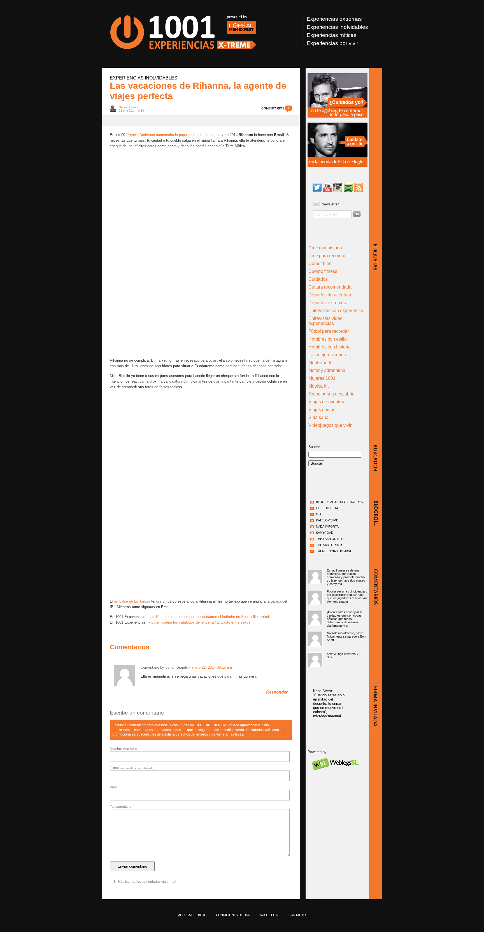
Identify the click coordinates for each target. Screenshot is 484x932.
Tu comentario (121, 807)
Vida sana (318, 417)
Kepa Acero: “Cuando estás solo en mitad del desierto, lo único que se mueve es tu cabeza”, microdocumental (329, 703)
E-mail (132, 768)
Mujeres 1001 (322, 378)
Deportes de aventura (329, 294)
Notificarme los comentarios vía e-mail (147, 882)
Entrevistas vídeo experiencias (325, 321)
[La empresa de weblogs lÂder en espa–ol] (335, 775)
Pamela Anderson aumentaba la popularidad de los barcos (173, 135)
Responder (277, 692)
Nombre (123, 749)
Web (113, 787)
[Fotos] (337, 188)
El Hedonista (327, 508)
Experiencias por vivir (332, 43)
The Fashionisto (330, 538)
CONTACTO (297, 915)
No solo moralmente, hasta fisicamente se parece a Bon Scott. (346, 636)
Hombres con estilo (327, 339)
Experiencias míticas (332, 35)
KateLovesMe (327, 520)
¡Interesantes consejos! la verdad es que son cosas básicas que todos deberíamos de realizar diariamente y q (344, 618)
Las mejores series (327, 354)
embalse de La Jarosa (132, 601)
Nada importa (327, 526)
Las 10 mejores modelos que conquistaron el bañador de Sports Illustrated (208, 617)
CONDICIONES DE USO (233, 915)
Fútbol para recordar (328, 331)
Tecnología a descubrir (330, 394)
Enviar (357, 214)
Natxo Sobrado (129, 107)
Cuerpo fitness (322, 271)
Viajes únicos (321, 409)
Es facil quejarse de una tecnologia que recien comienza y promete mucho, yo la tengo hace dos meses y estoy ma (346, 577)
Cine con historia (325, 247)
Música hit (318, 386)
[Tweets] (317, 188)
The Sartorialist (330, 545)
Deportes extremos (327, 302)
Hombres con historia (329, 347)
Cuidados (318, 279)
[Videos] (327, 188)
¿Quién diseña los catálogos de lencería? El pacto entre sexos (199, 622)
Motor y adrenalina (326, 370)
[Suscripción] (358, 188)
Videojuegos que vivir (330, 425)
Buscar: (314, 447)
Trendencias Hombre (334, 551)
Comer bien (320, 263)
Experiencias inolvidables (337, 27)
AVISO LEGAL (269, 915)
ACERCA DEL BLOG (192, 915)
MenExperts (320, 362)
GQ (318, 514)
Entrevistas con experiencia (335, 310)
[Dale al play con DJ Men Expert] (348, 188)
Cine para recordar (327, 255)
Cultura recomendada (330, 287)
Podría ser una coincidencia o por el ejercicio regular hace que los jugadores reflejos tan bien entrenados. (347, 596)
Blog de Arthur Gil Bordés (339, 502)
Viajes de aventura (327, 401)
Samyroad (324, 532)
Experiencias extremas (334, 19)
